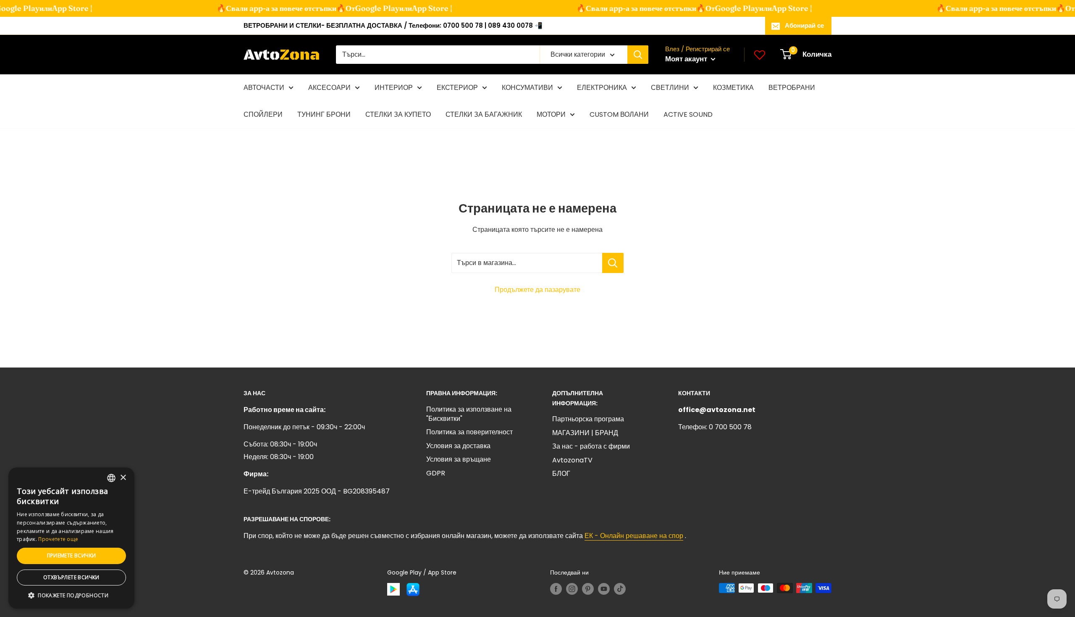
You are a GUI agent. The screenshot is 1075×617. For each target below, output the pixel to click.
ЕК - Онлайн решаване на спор (634, 536)
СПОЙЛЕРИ (263, 114)
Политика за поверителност (469, 432)
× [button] (123, 478)
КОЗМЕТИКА (733, 87)
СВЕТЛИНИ (670, 87)
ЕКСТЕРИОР (457, 87)
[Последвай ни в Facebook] (556, 589)
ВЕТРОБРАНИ (791, 87)
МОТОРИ (551, 114)
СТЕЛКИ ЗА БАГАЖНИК (484, 114)
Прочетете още (58, 539)
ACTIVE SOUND (688, 114)
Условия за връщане (458, 459)
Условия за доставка (458, 446)
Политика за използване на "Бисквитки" (468, 413)
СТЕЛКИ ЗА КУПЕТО (398, 114)
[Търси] (637, 54)
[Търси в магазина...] (613, 263)
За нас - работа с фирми (591, 446)
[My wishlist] (759, 54)
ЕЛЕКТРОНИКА (602, 87)
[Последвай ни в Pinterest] (588, 589)
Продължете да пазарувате (537, 289)
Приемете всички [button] (71, 555)
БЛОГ (561, 473)
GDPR (435, 473)
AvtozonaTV (572, 460)
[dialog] (71, 538)
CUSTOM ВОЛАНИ (619, 114)
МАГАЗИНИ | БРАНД (585, 433)
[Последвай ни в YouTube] (604, 589)
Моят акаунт (687, 59)
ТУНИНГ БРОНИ (324, 114)
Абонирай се (804, 25)
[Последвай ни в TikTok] (620, 589)
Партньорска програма (588, 419)
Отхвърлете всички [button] (71, 577)
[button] (71, 595)
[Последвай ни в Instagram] (572, 589)
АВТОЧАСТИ (264, 87)
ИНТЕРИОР (394, 87)
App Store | (62, 8)
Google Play (368, 8)
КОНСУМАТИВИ (527, 87)
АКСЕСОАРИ (329, 87)
